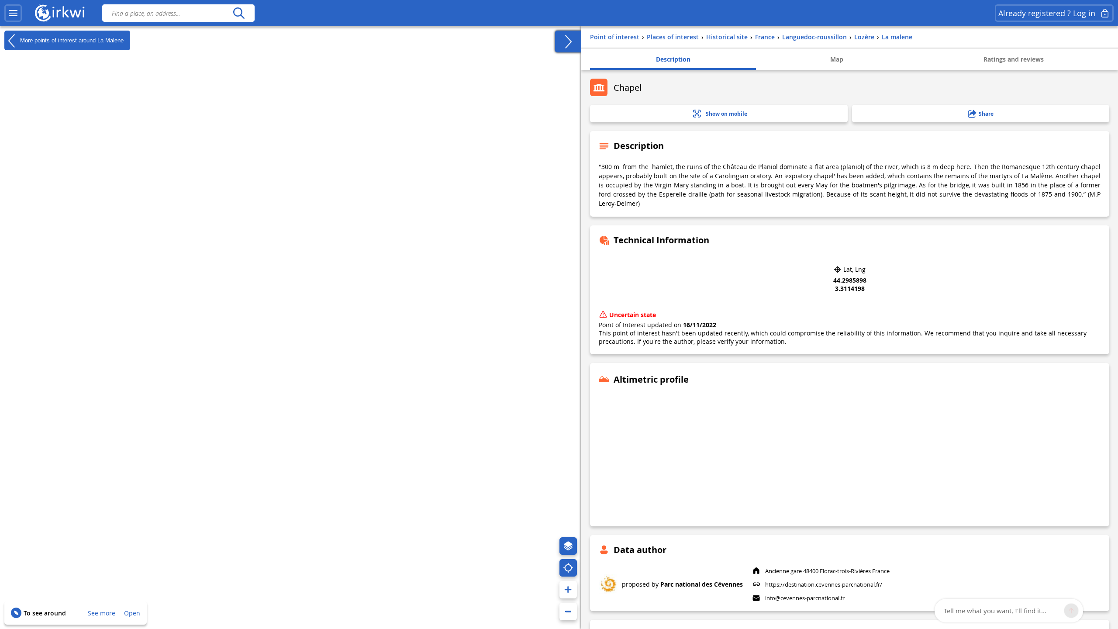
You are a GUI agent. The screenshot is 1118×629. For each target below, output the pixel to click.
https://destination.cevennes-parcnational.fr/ (823, 584)
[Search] (238, 13)
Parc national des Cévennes (701, 584)
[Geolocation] (568, 568)
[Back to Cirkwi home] (60, 13)
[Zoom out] (568, 611)
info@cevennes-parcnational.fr (805, 598)
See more (101, 613)
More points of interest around (71, 40)
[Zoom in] (568, 589)
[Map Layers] (568, 546)
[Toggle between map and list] (568, 41)
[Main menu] (13, 13)
